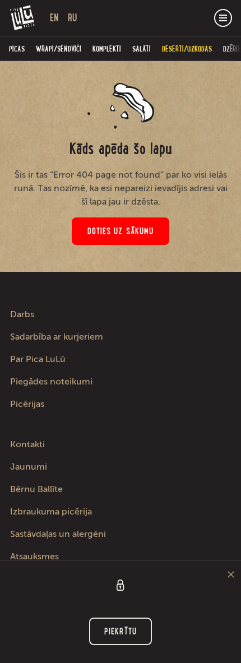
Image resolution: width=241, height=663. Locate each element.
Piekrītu (120, 631)
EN (54, 18)
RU (72, 18)
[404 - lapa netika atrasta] (22, 18)
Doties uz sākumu (120, 231)
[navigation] (223, 18)
